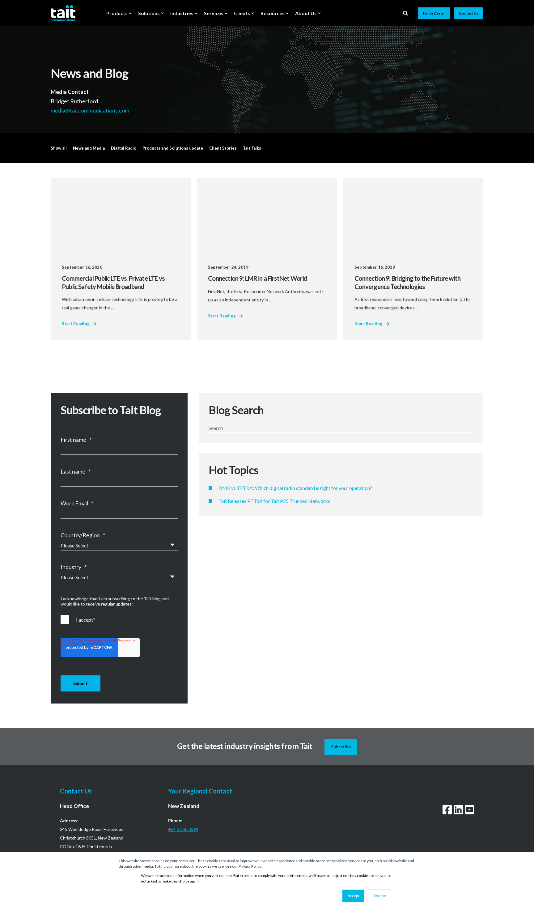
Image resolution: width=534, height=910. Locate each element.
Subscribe (341, 746)
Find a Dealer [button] (434, 13)
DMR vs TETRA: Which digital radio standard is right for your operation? (295, 488)
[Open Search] (406, 12)
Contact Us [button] (468, 13)
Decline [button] (379, 895)
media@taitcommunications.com (90, 110)
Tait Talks (252, 148)
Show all (59, 148)
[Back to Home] (63, 13)
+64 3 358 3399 (183, 829)
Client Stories (223, 148)
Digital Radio (123, 148)
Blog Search (236, 410)
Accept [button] (353, 895)
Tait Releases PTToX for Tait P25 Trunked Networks (274, 501)
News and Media (89, 148)
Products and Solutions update (172, 148)
